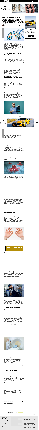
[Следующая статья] (19, 414)
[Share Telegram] (3, 33)
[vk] (3, 420)
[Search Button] (34, 1)
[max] (7, 420)
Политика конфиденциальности (4, 423)
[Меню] (2, 1)
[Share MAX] (3, 31)
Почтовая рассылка (32, 1)
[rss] (2, 420)
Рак (6, 27)
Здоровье (5, 27)
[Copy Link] (3, 35)
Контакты (3, 426)
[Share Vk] (3, 29)
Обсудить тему (22, 25)
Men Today (6, 1)
